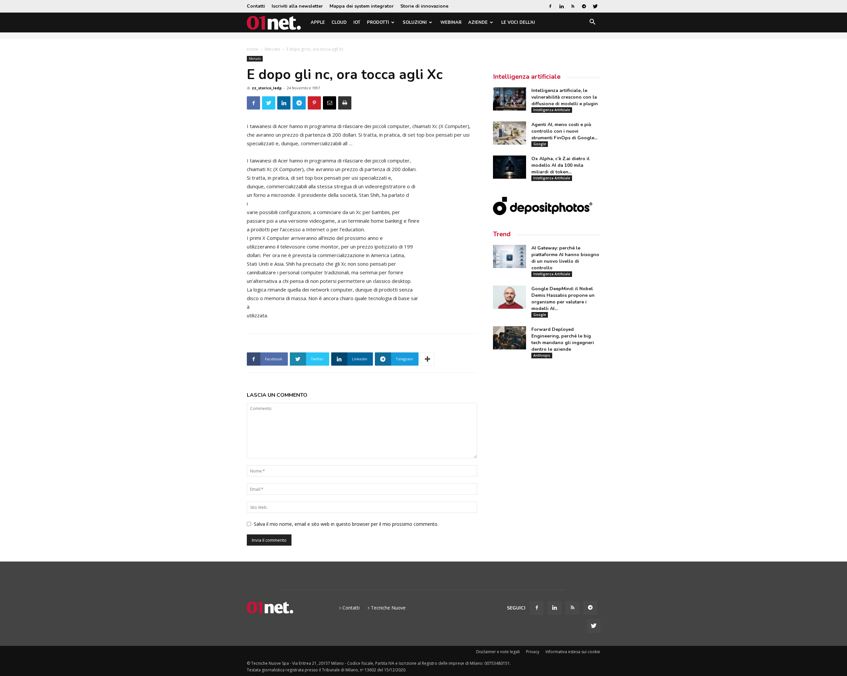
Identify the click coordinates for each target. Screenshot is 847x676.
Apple (318, 22)
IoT (356, 22)
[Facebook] (550, 6)
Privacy (532, 651)
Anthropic (541, 355)
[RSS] (573, 6)
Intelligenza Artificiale (551, 110)
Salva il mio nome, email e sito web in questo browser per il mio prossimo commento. (346, 524)
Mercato (272, 49)
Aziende (478, 22)
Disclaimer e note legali (498, 651)
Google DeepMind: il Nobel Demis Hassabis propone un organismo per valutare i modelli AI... (563, 299)
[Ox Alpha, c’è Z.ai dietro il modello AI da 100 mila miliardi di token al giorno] (509, 167)
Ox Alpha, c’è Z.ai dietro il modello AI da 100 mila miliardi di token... (560, 165)
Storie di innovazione (424, 6)
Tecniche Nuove (388, 608)
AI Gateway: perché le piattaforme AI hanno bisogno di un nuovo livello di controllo (565, 258)
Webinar (451, 22)
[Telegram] (584, 6)
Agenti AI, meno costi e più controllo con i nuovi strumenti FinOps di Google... (564, 131)
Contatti (256, 6)
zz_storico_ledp (267, 87)
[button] (592, 23)
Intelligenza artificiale (526, 76)
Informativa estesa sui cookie (573, 651)
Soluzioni (415, 22)
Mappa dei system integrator (362, 6)
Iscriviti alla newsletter (297, 6)
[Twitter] (595, 6)
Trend (502, 234)
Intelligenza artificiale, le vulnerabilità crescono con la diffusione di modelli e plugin (564, 97)
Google (539, 144)
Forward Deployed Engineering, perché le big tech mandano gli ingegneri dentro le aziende (562, 339)
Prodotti (378, 22)
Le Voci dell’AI (518, 22)
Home (252, 49)
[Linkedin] (561, 6)
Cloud (339, 22)
